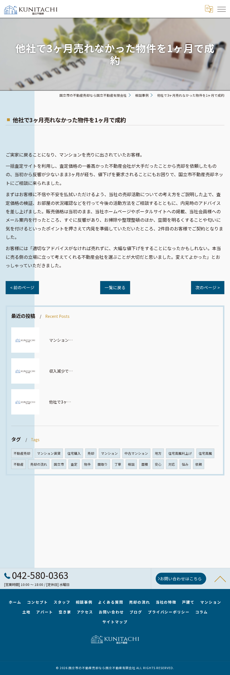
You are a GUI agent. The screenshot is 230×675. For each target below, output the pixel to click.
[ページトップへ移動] (220, 578)
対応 (171, 464)
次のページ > (208, 287)
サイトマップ (115, 621)
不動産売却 (21, 453)
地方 (158, 453)
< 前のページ (22, 287)
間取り (103, 464)
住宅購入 (74, 453)
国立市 (59, 464)
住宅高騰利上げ (180, 453)
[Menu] (221, 9)
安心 (158, 464)
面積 (144, 464)
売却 (91, 453)
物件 (87, 464)
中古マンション (136, 453)
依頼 (198, 464)
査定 (74, 464)
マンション (109, 453)
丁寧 (117, 464)
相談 (131, 464)
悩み (185, 464)
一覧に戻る (115, 287)
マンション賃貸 (49, 453)
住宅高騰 (205, 453)
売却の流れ (38, 464)
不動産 (18, 464)
